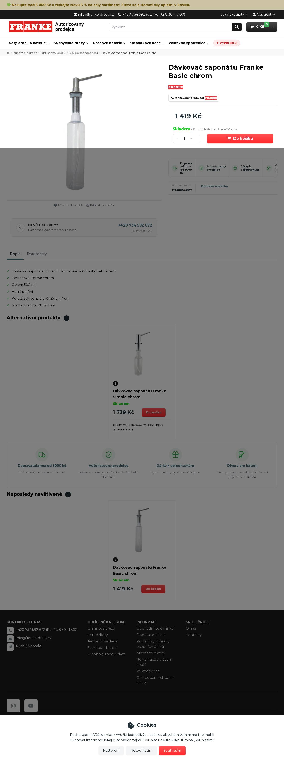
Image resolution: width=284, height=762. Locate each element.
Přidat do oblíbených (70, 205)
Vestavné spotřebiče (187, 43)
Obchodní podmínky (155, 628)
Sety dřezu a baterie (27, 43)
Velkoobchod (148, 671)
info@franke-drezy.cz (34, 638)
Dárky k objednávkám (250, 168)
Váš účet (264, 14)
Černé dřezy (98, 635)
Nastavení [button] (111, 750)
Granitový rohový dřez (106, 654)
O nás (191, 628)
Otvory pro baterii (242, 466)
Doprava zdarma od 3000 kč (186, 168)
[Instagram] (13, 705)
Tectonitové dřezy (103, 641)
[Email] (10, 638)
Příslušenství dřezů (52, 52)
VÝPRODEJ (228, 43)
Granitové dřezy (101, 628)
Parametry (37, 254)
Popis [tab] (15, 254)
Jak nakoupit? (232, 14)
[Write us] (10, 647)
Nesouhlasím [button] (141, 750)
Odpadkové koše (145, 43)
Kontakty (193, 635)
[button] (272, 27)
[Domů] (46, 26)
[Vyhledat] (237, 27)
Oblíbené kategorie (107, 622)
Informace (147, 622)
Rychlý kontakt (29, 646)
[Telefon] (10, 630)
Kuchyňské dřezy (69, 43)
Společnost (198, 622)
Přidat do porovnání (102, 205)
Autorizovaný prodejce (216, 168)
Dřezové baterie (107, 43)
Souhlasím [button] (172, 750)
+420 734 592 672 (135, 225)
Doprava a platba (214, 186)
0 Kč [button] (262, 26)
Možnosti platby (151, 653)
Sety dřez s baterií (103, 648)
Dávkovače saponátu (83, 52)
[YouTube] (31, 705)
